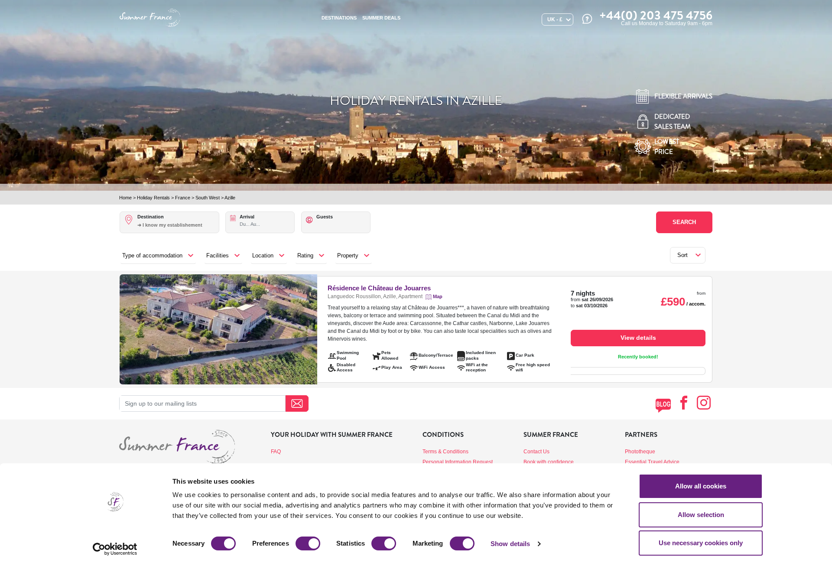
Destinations (339, 17)
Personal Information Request (457, 462)
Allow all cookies (700, 486)
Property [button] (347, 255)
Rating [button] (305, 255)
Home (125, 197)
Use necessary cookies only (701, 542)
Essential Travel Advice (652, 462)
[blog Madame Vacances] (663, 405)
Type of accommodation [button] (152, 255)
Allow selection (701, 514)
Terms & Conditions (445, 452)
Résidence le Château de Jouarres (379, 288)
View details (638, 337)
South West (207, 197)
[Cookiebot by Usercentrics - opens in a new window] (115, 549)
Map (437, 296)
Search (684, 222)
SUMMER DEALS (381, 17)
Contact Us (536, 452)
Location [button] (262, 255)
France (182, 197)
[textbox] (177, 225)
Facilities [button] (217, 255)
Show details (510, 543)
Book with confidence (548, 462)
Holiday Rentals (153, 197)
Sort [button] (682, 255)
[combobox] (177, 230)
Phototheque (640, 452)
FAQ (276, 452)
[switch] (308, 543)
